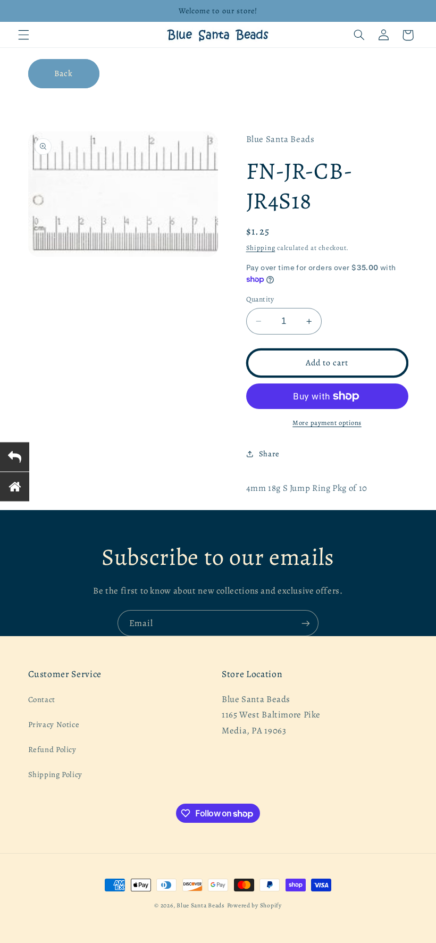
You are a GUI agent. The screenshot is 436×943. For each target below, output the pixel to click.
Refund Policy (52, 749)
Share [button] (269, 453)
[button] (23, 35)
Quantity (260, 299)
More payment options (327, 422)
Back (63, 73)
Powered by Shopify (254, 905)
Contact (41, 699)
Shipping (260, 247)
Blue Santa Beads (201, 905)
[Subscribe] (306, 623)
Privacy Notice (54, 724)
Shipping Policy (55, 774)
